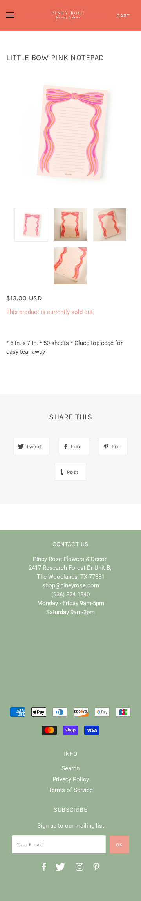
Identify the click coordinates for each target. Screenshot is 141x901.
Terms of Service (71, 790)
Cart (123, 15)
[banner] (67, 16)
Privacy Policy (70, 779)
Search (70, 768)
